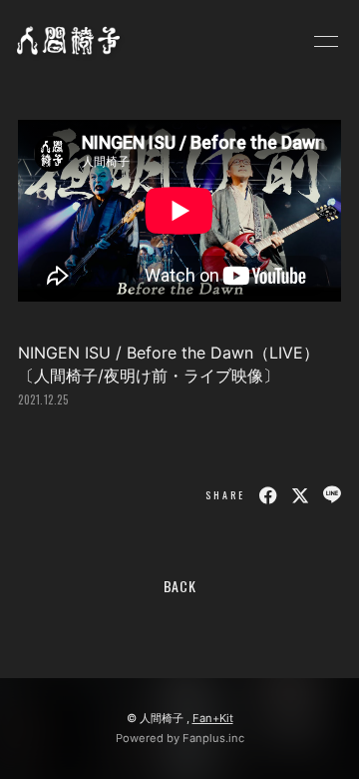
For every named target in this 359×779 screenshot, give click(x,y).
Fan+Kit (212, 718)
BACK (180, 585)
